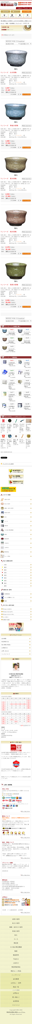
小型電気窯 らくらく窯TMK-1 (27, 384)
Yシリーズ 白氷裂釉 (9, 72)
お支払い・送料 (16, 983)
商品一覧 (16, 987)
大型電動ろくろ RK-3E (27, 374)
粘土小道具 (16, 923)
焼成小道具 (16, 931)
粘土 (16, 935)
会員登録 (16, 1001)
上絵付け (16, 963)
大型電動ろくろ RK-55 (12, 408)
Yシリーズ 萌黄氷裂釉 (9, 285)
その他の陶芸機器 (16, 947)
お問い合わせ (5, 651)
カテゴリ (20, 16)
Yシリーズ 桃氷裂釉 (9, 232)
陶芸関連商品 (16, 967)
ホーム (2, 23)
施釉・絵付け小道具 (16, 927)
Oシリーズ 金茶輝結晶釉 (28, 441)
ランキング (4, 16)
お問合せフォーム (11, 855)
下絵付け (16, 959)
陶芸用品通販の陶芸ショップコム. (16, 1012)
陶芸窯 (16, 943)
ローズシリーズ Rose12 (3, 426)
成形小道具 (16, 919)
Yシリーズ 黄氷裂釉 (9, 178)
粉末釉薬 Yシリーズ (16, 23)
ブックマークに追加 (8, 463)
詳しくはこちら (27, 72)
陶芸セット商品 (16, 971)
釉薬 (7, 23)
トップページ (16, 975)
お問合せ (12, 16)
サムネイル (21, 41)
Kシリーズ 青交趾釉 (9, 441)
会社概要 (4, 638)
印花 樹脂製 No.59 (15, 441)
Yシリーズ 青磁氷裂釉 (9, 125)
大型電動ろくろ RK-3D (27, 364)
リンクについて (6, 654)
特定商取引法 (5, 641)
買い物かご (16, 997)
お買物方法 (5, 647)
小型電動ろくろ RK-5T (12, 374)
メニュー (27, 16)
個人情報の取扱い (6, 644)
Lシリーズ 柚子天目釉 (9, 426)
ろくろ (16, 939)
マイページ (16, 1005)
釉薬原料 (16, 955)
